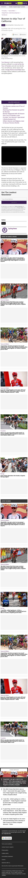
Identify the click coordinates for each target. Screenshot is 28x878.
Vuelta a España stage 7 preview (17, 6)
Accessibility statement (7, 856)
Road (3, 223)
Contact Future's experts (7, 847)
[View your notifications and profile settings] (16, 3)
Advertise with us (6, 862)
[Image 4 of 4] (23, 46)
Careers (3, 859)
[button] (26, 3)
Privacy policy (5, 850)
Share (5, 34)
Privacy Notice (20, 207)
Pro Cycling (4, 10)
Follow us (16, 34)
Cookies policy (5, 853)
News (3, 25)
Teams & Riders (11, 10)
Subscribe (20, 3)
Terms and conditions (7, 844)
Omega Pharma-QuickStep (13, 69)
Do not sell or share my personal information (12, 865)
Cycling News (10, 25)
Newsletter (24, 34)
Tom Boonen (4, 15)
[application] (14, 155)
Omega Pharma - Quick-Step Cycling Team (11, 12)
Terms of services (18, 206)
